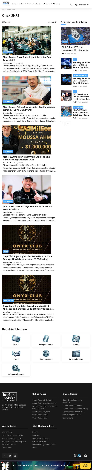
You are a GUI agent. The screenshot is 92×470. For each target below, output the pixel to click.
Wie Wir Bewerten (39, 441)
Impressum (36, 435)
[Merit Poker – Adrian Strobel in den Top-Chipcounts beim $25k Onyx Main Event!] (26, 90)
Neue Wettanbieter (9, 444)
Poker (21, 4)
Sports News (7, 447)
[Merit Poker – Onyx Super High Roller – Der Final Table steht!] (26, 40)
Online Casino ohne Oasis (73, 405)
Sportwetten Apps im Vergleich (14, 441)
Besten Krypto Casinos (71, 415)
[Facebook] (4, 455)
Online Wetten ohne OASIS (12, 435)
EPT (75, 59)
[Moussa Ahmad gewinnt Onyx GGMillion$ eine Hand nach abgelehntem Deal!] (26, 139)
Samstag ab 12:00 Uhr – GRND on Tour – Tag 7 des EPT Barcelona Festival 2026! (81, 67)
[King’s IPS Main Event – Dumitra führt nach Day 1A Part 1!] (66, 111)
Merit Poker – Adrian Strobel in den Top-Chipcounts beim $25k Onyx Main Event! (29, 108)
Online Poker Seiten (40, 415)
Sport (38, 4)
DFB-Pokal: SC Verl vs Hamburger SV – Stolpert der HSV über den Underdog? (74, 51)
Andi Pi (75, 102)
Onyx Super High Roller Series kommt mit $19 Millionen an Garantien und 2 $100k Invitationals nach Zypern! (27, 307)
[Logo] (6, 3)
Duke (75, 70)
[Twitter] (15, 455)
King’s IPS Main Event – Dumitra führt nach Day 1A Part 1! (81, 114)
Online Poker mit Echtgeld (42, 400)
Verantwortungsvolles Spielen (43, 444)
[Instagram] (9, 455)
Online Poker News (39, 418)
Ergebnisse (8, 52)
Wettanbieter (7, 432)
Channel (46, 4)
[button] (71, 4)
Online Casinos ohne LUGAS (74, 412)
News (14, 4)
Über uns (35, 432)
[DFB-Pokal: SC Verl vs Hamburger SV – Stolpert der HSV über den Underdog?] (75, 36)
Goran (64, 53)
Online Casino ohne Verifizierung (75, 408)
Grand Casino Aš (80, 75)
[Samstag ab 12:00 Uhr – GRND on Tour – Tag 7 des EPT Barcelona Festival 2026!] (66, 63)
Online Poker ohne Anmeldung (44, 403)
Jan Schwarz (7, 312)
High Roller (8, 301)
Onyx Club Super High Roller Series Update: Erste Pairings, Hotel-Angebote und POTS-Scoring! (27, 258)
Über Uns (56, 4)
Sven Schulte (7, 63)
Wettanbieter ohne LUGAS (12, 438)
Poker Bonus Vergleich (41, 412)
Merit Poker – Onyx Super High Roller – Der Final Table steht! (27, 58)
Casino (29, 4)
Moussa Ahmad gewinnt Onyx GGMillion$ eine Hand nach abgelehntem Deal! (26, 158)
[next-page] (68, 124)
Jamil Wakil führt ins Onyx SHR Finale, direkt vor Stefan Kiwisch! (27, 208)
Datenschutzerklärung (40, 438)
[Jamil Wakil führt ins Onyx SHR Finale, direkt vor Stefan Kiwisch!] (26, 189)
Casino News (68, 418)
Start (3, 9)
